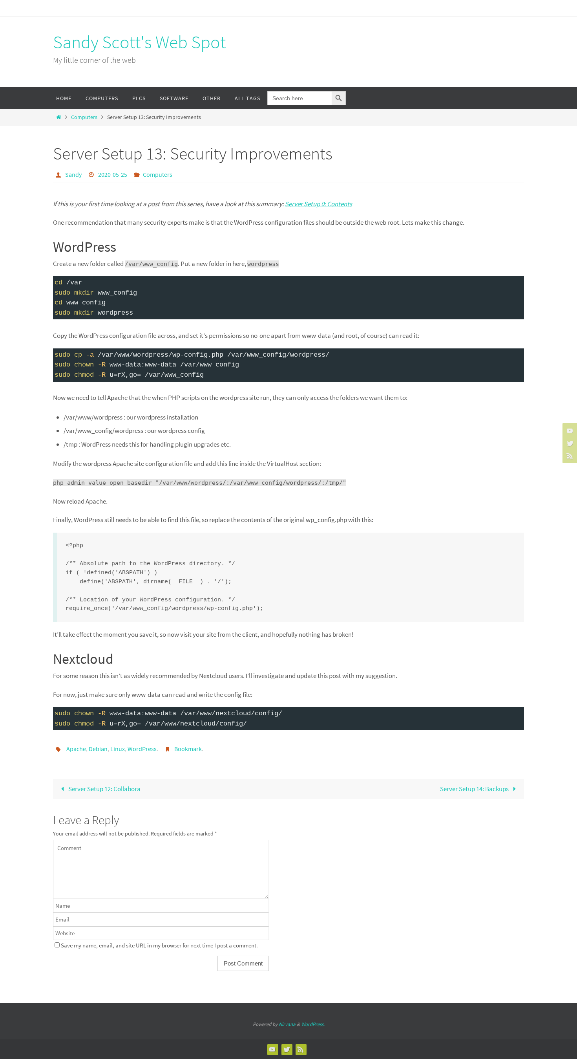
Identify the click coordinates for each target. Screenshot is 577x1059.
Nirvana (287, 1024)
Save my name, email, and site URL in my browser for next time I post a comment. (159, 945)
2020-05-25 (112, 174)
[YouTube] (568, 430)
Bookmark (188, 749)
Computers (84, 117)
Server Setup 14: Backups (475, 788)
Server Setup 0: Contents (318, 204)
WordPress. (313, 1024)
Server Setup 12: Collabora (104, 788)
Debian (98, 749)
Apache (76, 749)
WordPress (142, 749)
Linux (117, 749)
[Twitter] (568, 443)
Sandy (73, 174)
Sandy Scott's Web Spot (139, 42)
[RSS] (568, 455)
